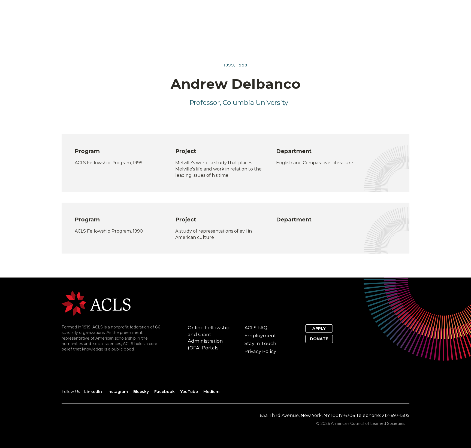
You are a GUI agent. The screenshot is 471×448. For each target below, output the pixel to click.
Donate (319, 338)
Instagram (117, 391)
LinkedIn (93, 391)
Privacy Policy (260, 351)
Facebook (164, 391)
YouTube (189, 391)
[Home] (96, 302)
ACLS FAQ (255, 327)
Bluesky (141, 391)
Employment (260, 335)
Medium (211, 391)
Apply (319, 328)
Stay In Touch (260, 343)
